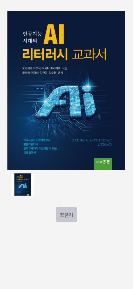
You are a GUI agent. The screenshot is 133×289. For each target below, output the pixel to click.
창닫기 (66, 214)
